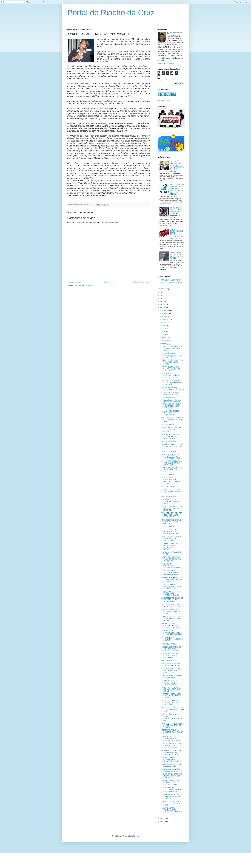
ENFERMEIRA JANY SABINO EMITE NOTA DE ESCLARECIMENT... (171, 746)
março (164, 338)
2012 (162, 818)
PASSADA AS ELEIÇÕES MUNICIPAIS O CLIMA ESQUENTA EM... (170, 413)
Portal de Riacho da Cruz (111, 12)
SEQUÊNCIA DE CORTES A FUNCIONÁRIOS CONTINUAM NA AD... (171, 593)
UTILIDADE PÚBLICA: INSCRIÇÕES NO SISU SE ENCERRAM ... (171, 703)
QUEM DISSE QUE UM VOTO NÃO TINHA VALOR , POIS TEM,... (172, 420)
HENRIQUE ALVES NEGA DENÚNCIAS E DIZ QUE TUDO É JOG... (171, 559)
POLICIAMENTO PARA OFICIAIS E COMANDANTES (176, 210)
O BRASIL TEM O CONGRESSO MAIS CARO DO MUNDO (172, 639)
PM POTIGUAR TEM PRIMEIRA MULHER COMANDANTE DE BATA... (172, 739)
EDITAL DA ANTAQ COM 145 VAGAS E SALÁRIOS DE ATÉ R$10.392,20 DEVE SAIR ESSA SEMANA (177, 189)
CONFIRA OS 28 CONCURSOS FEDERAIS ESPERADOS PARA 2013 (171, 632)
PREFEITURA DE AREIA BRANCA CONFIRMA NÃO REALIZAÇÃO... (171, 382)
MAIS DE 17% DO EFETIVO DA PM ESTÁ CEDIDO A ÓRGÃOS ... (172, 522)
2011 (162, 821)
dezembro (165, 310)
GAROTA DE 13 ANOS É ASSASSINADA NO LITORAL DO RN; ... (170, 436)
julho (164, 325)
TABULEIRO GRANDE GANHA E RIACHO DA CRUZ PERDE (172, 362)
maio (164, 332)
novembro (165, 313)
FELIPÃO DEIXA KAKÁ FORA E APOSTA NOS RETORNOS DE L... (172, 446)
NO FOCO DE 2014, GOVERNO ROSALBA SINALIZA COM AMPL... (170, 376)
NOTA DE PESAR (167, 486)
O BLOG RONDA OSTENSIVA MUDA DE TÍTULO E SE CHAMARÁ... (171, 776)
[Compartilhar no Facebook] (105, 204)
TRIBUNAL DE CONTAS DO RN (170, 283)
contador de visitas (164, 100)
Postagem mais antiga (141, 282)
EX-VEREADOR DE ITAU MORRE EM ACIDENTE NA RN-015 (176, 255)
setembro (165, 319)
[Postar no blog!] (100, 204)
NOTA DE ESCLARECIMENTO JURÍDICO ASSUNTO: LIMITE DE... (172, 508)
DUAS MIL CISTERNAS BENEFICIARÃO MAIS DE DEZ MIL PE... (171, 579)
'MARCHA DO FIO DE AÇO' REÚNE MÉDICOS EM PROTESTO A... (171, 406)
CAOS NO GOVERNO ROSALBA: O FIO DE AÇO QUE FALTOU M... (171, 501)
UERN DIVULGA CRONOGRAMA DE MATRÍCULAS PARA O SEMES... (170, 480)
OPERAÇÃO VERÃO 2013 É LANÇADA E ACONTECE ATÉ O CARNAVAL (177, 165)
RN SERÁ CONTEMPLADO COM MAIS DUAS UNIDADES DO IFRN (171, 649)
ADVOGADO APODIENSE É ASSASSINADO (171, 676)
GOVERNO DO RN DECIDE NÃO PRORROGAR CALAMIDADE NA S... (171, 752)
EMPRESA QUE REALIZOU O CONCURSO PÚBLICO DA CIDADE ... (172, 696)
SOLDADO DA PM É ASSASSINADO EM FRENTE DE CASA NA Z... (171, 759)
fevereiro (165, 341)
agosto (164, 322)
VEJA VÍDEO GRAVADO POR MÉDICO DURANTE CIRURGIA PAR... (171, 515)
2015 (162, 301)
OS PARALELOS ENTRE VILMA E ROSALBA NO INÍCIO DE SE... (170, 369)
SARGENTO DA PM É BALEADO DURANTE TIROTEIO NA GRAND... (170, 572)
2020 (162, 295)
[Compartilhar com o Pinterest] (107, 204)
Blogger (136, 836)
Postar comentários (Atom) (82, 286)
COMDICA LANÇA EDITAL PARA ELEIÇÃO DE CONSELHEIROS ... (170, 670)
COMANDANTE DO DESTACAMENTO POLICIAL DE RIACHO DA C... (171, 811)
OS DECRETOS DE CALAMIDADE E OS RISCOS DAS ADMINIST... (171, 625)
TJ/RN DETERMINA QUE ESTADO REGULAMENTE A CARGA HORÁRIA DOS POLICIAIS (176, 234)
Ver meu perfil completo (166, 63)
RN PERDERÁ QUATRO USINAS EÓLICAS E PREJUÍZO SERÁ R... (170, 783)
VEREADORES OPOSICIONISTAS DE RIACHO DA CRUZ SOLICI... (172, 566)
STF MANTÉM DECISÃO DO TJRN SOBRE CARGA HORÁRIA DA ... (171, 463)
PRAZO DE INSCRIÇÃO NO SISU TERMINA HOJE (171, 664)
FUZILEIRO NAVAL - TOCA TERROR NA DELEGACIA (171, 606)
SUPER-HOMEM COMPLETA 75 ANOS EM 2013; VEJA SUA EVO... (171, 470)
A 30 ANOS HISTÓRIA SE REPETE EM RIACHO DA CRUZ (171, 803)
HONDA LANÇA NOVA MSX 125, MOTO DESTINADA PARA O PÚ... (171, 689)
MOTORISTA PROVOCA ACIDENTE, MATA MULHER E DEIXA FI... (172, 732)
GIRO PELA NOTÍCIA (168, 425)
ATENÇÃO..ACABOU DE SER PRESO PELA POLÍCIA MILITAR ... (172, 618)
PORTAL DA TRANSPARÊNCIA (170, 280)
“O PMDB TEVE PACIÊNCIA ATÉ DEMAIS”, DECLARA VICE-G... (171, 491)
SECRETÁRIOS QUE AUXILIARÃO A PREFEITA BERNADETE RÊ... (171, 355)
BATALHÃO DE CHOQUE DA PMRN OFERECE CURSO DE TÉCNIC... (171, 796)
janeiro (164, 344)
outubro (165, 316)
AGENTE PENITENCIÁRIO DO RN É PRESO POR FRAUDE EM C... (172, 600)
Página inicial (109, 282)
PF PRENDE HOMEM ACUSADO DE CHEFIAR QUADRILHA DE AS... (171, 682)
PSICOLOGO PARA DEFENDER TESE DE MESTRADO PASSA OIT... (171, 399)
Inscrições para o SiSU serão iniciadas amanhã (171, 765)
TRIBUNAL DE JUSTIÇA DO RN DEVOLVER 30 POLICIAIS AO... (171, 538)
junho (164, 328)
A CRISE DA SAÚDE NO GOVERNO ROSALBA (170, 393)
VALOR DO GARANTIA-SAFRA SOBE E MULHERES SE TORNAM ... (172, 725)
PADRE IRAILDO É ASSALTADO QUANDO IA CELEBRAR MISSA (171, 789)
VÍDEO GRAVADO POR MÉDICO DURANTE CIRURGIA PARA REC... (170, 532)
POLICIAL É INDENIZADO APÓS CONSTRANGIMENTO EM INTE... (171, 717)
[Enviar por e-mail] (97, 204)
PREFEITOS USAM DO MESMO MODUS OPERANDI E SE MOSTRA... (169, 546)
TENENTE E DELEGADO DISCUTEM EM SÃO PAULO (172, 388)
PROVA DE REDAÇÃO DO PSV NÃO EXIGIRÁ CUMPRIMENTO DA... (170, 656)
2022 (162, 292)
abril (163, 335)
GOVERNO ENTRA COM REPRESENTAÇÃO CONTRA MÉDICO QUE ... (171, 456)
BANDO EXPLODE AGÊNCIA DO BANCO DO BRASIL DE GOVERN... (172, 348)
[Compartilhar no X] (102, 204)
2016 (162, 298)
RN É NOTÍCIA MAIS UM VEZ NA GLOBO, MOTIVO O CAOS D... (171, 429)
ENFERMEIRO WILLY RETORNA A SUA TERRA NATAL (171, 612)
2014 (162, 304)
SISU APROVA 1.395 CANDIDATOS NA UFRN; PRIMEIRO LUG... (171, 586)
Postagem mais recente (76, 282)
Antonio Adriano (176, 33)
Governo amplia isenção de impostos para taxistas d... (171, 770)
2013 (162, 308)
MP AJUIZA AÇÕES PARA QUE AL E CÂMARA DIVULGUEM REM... (172, 709)
